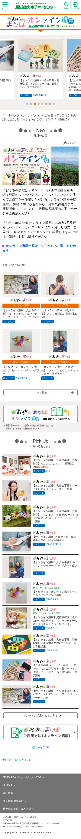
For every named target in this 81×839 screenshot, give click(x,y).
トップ (8, 760)
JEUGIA (7, 785)
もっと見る (40, 392)
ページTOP (42, 747)
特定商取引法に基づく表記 (18, 808)
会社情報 (8, 793)
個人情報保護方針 (13, 800)
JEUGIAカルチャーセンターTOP (22, 777)
